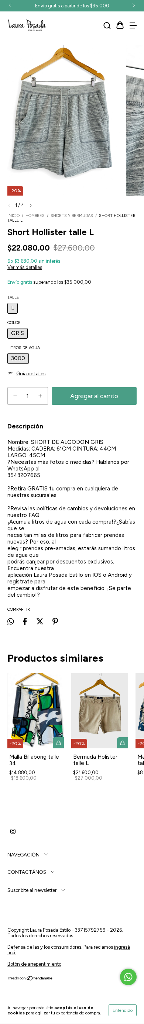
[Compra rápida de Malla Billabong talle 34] (58, 742)
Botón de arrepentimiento (34, 964)
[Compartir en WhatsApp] (10, 621)
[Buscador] (107, 26)
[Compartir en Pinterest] (55, 621)
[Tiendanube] (30, 979)
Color (14, 322)
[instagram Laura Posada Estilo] (12, 831)
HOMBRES (35, 215)
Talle (13, 297)
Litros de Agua (23, 347)
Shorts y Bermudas (72, 215)
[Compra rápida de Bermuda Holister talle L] (122, 742)
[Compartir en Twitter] (40, 621)
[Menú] (133, 26)
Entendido (123, 1010)
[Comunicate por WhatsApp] (128, 977)
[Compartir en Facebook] (25, 621)
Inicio (13, 215)
